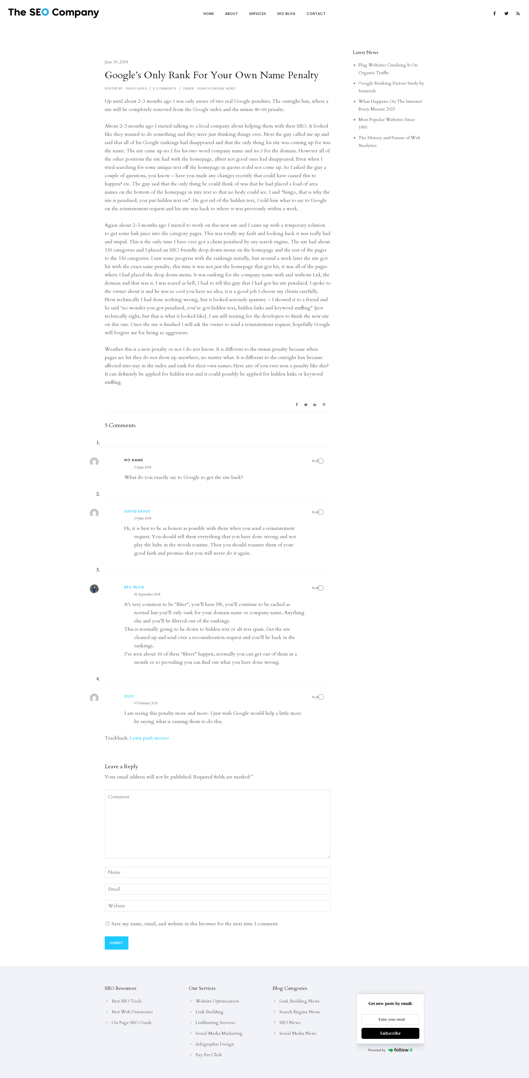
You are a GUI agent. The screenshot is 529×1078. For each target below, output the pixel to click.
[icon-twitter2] (508, 13)
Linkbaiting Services (215, 1023)
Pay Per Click (209, 1055)
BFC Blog (134, 587)
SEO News (289, 1023)
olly (129, 696)
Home (209, 13)
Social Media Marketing (219, 1033)
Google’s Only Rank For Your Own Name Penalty (212, 75)
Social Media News (298, 1033)
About (231, 13)
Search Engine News (216, 88)
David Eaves (136, 88)
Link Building (209, 1012)
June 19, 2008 (116, 62)
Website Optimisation (217, 1001)
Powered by (377, 1050)
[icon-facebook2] (496, 13)
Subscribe (390, 1033)
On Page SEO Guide (132, 1023)
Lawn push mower (149, 738)
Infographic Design (215, 1044)
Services (257, 13)
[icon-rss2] (518, 13)
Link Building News (299, 1001)
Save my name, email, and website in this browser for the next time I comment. (195, 923)
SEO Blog (286, 13)
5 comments (164, 88)
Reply (316, 461)
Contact (316, 13)
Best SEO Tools (127, 1001)
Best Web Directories (132, 1012)
